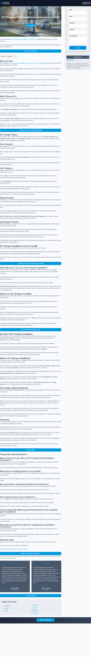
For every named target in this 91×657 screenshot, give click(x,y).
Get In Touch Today (30, 51)
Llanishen (35, 613)
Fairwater (20, 549)
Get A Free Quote (31, 595)
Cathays (10, 549)
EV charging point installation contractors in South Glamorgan (26, 63)
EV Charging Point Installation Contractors (22, 39)
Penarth (25, 549)
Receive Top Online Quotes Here (30, 329)
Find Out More (30, 450)
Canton (15, 549)
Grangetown (3, 549)
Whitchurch (35, 610)
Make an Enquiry (45, 620)
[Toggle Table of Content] (14, 56)
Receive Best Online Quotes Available (30, 130)
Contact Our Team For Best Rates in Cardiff (31, 263)
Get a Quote (30, 25)
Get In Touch (78, 57)
